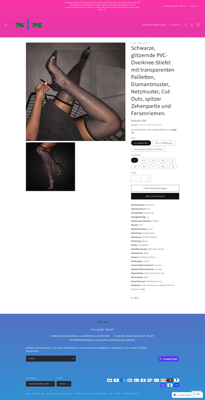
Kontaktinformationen (131, 393)
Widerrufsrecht (81, 393)
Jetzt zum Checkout (155, 196)
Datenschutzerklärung (97, 393)
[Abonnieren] (73, 358)
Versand (134, 125)
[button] (6, 25)
